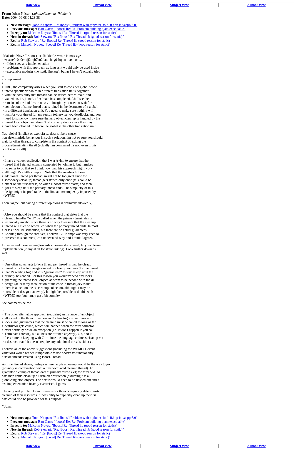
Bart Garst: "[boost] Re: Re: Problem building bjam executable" (81, 29)
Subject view (179, 5)
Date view (33, 5)
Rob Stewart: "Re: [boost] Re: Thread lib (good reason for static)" (79, 36)
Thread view (102, 5)
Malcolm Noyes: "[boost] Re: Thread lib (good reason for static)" (72, 33)
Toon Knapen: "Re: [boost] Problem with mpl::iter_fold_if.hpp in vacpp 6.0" (84, 25)
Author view (256, 5)
